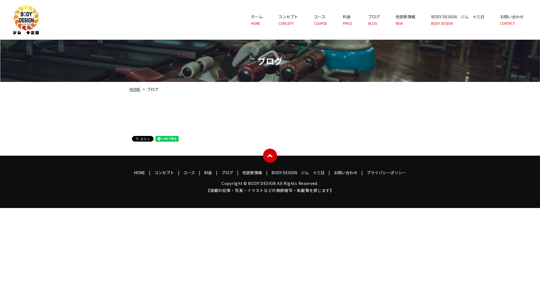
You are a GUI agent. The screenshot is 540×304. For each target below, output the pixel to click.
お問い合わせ (512, 20)
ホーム (257, 20)
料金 (347, 20)
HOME (135, 89)
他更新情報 (405, 20)
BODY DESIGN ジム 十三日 (457, 20)
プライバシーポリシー (386, 172)
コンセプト (288, 20)
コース (320, 20)
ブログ (374, 20)
